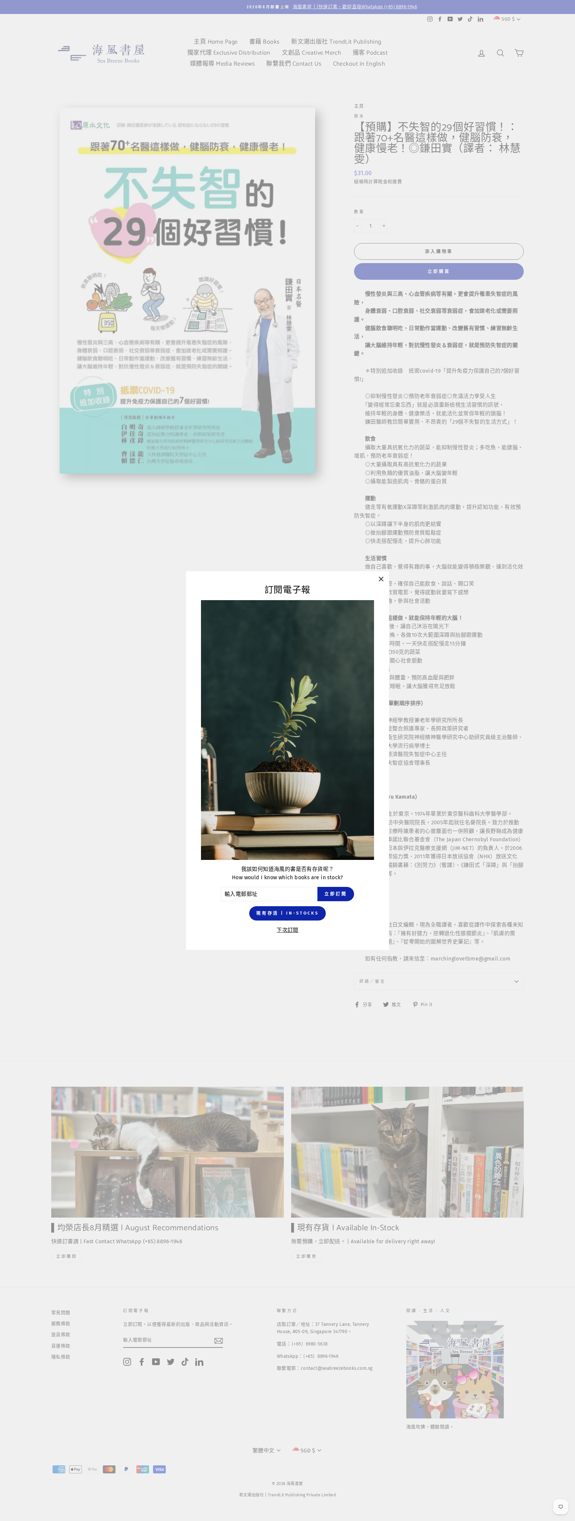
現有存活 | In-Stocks (287, 913)
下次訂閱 (287, 930)
